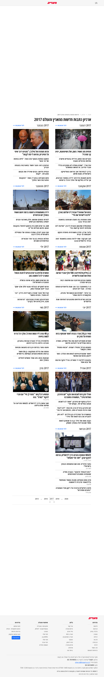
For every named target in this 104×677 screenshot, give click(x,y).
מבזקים (95, 629)
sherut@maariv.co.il (82, 662)
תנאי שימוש (17, 626)
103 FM (45, 634)
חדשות (96, 626)
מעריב (89, 115)
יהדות (96, 645)
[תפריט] (99, 3)
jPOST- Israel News (41, 629)
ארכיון (83, 115)
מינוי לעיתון (70, 642)
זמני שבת (45, 642)
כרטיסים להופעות (93, 650)
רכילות (96, 637)
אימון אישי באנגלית (42, 626)
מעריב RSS (69, 634)
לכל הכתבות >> (60, 125)
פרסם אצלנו (69, 629)
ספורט (96, 634)
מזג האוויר (95, 648)
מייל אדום (70, 631)
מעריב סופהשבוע (68, 637)
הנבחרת (95, 642)
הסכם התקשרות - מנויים (13, 629)
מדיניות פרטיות (15, 631)
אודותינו (70, 648)
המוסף (71, 640)
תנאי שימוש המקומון (14, 634)
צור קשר (70, 626)
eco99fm (45, 637)
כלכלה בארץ (94, 631)
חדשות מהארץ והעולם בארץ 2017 (68, 115)
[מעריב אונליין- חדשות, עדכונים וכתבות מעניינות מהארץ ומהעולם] (52, 3)
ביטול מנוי (70, 650)
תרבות (96, 640)
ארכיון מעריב (69, 645)
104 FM (45, 640)
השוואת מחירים (43, 645)
